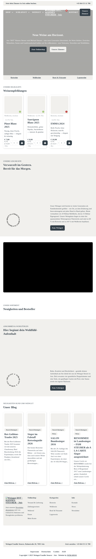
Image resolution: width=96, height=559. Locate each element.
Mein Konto (32, 518)
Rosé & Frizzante (59, 77)
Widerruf (31, 511)
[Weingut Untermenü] (43, 12)
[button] (21, 142)
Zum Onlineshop (38, 49)
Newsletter (75, 511)
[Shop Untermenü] (12, 12)
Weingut (36, 12)
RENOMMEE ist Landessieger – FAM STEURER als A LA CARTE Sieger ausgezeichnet (82, 447)
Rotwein (53, 503)
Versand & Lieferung (35, 503)
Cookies (56, 552)
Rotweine (14, 77)
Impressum (34, 552)
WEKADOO (72, 555)
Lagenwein (54, 514)
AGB (64, 552)
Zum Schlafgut (58, 388)
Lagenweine (81, 77)
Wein (54, 434)
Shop (8, 12)
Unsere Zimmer (85, 12)
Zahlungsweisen (33, 507)
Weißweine (37, 77)
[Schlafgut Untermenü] (29, 12)
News (74, 507)
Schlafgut (21, 12)
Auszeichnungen (11, 430)
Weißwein (53, 507)
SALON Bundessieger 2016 (58, 441)
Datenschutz (46, 552)
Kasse (30, 514)
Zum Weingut (57, 228)
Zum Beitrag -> (10, 483)
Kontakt (73, 12)
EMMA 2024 (57, 123)
